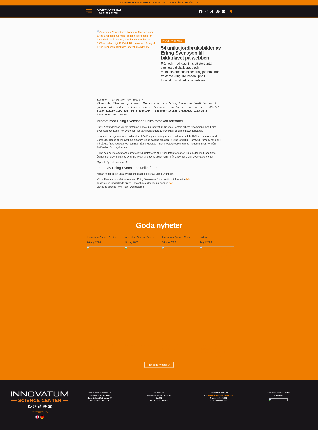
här (170, 183)
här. (188, 179)
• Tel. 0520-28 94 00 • (159, 3)
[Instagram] (206, 11)
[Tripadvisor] (218, 11)
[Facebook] (200, 11)
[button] (89, 11)
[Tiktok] (212, 11)
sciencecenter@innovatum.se (220, 395)
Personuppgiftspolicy (40, 412)
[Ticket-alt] (223, 11)
